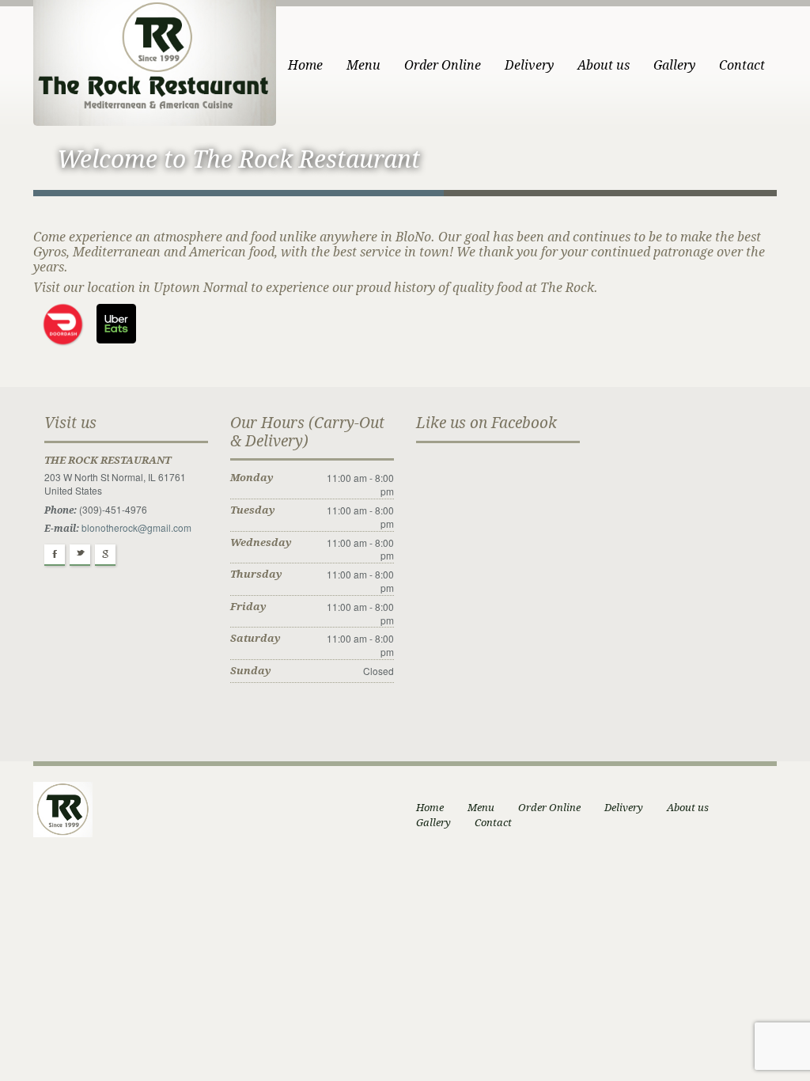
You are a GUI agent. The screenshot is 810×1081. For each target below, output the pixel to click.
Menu (363, 65)
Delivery (529, 65)
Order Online (442, 65)
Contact (742, 65)
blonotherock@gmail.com (136, 527)
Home (305, 65)
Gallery (674, 65)
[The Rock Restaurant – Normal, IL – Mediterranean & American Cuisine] (154, 61)
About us (603, 65)
